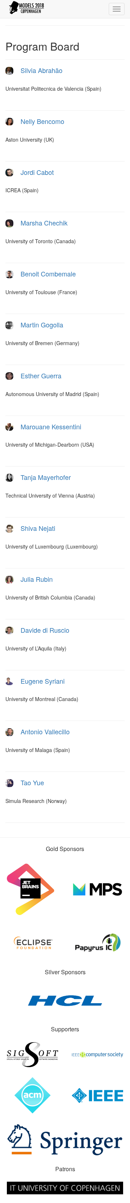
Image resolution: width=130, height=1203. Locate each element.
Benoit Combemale (48, 273)
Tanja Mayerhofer (46, 477)
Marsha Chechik (44, 222)
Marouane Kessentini (51, 426)
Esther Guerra (41, 375)
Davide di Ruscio (45, 630)
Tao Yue (32, 782)
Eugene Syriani (43, 681)
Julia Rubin (37, 579)
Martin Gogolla (42, 324)
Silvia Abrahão (41, 70)
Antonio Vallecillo (45, 731)
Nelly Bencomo (42, 121)
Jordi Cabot (37, 172)
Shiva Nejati (38, 528)
